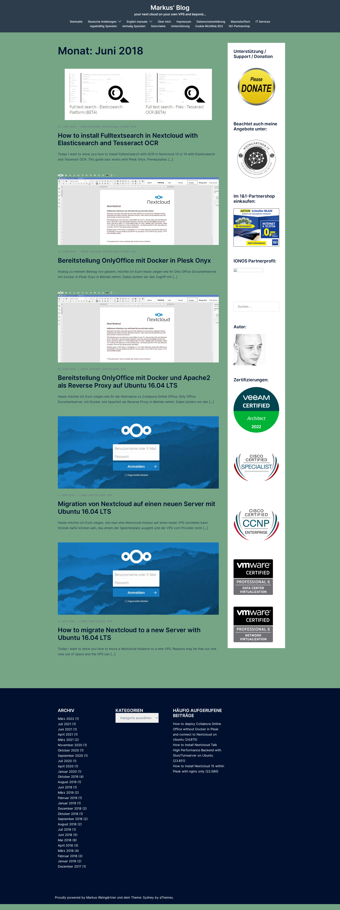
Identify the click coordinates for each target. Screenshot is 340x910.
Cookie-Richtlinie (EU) (209, 26)
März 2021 (66, 740)
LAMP (83, 495)
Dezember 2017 (69, 866)
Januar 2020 (67, 771)
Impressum (183, 21)
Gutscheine (158, 26)
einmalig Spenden (133, 26)
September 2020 (70, 756)
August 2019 (67, 782)
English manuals (137, 21)
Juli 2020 (65, 761)
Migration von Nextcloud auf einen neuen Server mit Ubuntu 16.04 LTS (136, 507)
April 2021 (65, 734)
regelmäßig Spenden (103, 26)
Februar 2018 (67, 856)
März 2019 (66, 792)
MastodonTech (240, 21)
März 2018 (66, 851)
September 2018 (70, 819)
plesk (124, 126)
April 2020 (66, 766)
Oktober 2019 (68, 777)
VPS (133, 126)
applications (91, 126)
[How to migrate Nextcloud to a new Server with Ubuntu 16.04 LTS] (138, 578)
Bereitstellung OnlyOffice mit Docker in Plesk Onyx (134, 260)
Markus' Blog (170, 7)
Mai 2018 (64, 840)
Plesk (125, 251)
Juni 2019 (65, 787)
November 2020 (70, 745)
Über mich (164, 21)
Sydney (148, 897)
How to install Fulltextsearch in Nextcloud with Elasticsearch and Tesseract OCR (128, 139)
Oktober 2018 (68, 814)
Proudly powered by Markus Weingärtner (85, 897)
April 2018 (65, 845)
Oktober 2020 (68, 750)
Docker (95, 251)
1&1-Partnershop (239, 26)
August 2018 (67, 824)
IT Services (263, 21)
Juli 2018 (64, 829)
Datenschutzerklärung (211, 21)
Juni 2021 (65, 729)
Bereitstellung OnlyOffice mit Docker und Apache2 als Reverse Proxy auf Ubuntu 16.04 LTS (134, 381)
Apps (84, 251)
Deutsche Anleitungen (102, 21)
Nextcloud (111, 251)
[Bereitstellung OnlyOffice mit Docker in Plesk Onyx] (138, 209)
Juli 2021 (64, 724)
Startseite (76, 21)
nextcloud (110, 126)
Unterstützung (180, 26)
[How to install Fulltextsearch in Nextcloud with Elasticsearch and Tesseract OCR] (138, 94)
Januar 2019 (67, 803)
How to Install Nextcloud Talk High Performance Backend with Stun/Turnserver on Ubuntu (197, 750)
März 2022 (66, 719)
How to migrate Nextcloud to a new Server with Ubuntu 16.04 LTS (129, 633)
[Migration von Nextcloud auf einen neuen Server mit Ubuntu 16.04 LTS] (138, 452)
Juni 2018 (65, 835)
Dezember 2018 (69, 808)
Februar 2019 (67, 798)
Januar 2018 (67, 861)
